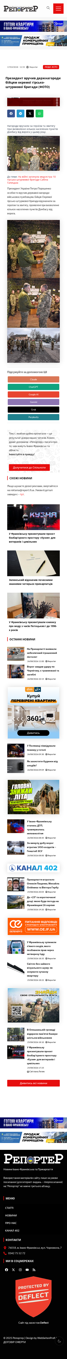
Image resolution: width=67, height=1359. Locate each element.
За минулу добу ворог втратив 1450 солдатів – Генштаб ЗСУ (41, 846)
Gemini (33, 402)
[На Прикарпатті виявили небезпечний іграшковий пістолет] (15, 654)
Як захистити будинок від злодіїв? (42, 763)
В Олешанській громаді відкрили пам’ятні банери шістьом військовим (42, 1033)
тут (22, 494)
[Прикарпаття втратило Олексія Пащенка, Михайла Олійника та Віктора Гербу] (15, 884)
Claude (33, 379)
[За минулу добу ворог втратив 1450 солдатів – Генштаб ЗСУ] (15, 848)
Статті (9, 1208)
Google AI (33, 394)
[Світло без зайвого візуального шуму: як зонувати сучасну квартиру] (15, 968)
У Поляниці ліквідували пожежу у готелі (41, 747)
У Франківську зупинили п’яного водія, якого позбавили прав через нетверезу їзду (41, 948)
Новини (11, 1215)
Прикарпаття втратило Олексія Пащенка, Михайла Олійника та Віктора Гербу (43, 883)
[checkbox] (59, 1341)
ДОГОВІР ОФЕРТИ (14, 1342)
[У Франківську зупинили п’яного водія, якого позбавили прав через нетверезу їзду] (15, 947)
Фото (54, 67)
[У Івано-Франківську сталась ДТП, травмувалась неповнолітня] (15, 826)
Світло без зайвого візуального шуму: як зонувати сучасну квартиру (40, 969)
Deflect (44, 1322)
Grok (33, 409)
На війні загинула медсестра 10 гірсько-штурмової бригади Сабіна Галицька (31, 179)
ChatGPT (33, 387)
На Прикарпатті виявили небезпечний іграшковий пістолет (42, 652)
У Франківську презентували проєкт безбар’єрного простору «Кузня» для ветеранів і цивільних (42, 1055)
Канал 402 (12, 1230)
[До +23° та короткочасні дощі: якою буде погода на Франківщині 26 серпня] (15, 902)
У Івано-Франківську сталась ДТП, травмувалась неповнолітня (39, 827)
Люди (48, 67)
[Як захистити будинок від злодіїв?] (15, 766)
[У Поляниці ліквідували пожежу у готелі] (15, 750)
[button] (11, 113)
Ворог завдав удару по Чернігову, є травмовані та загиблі (43, 670)
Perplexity (34, 417)
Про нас (11, 1223)
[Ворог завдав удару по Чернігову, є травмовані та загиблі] (15, 671)
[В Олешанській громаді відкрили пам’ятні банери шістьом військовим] (15, 1034)
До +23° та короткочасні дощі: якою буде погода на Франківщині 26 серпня (43, 901)
